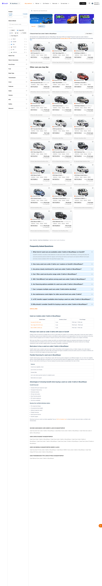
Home (31, 240)
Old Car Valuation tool (61, 419)
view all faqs (33, 308)
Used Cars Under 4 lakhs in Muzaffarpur (61, 439)
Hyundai (62, 38)
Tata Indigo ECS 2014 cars (37, 325)
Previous (30, 19)
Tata (69, 38)
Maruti (66, 38)
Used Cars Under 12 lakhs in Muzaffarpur (68, 441)
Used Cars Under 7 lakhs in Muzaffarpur (47, 441)
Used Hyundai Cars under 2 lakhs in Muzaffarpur (42, 430)
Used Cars (35, 240)
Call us (83, 3)
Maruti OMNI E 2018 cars (36, 327)
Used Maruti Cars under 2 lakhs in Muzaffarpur (67, 430)
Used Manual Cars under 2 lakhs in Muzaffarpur (42, 458)
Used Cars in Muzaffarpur (43, 240)
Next (94, 19)
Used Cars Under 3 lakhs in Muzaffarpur (40, 439)
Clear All (33, 26)
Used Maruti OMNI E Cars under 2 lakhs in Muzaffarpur (71, 450)
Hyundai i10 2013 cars (36, 322)
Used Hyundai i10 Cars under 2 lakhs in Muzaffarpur (43, 450)
